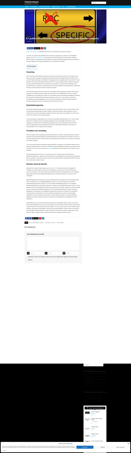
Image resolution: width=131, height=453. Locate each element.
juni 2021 (54, 168)
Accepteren (85, 447)
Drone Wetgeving (71, 6)
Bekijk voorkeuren (120, 447)
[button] (128, 443)
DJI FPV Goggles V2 (95, 411)
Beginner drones (56, 6)
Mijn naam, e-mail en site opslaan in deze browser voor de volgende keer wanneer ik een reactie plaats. (53, 256)
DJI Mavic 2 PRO (94, 434)
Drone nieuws (33, 6)
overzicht (50, 148)
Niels (85, 396)
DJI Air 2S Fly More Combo (97, 441)
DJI (63, 6)
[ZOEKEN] (105, 3)
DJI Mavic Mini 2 (94, 426)
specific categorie (60, 222)
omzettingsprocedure (40, 57)
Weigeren (103, 447)
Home (26, 6)
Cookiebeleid (4, 450)
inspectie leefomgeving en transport (36, 222)
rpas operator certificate (50, 222)
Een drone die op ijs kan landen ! (91, 386)
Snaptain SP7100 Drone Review (95, 394)
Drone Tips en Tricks (44, 6)
